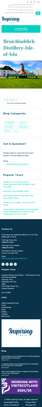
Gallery (4, 312)
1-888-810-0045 (27, 7)
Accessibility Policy (11, 402)
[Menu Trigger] (38, 13)
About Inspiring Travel (10, 303)
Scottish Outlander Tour (16, 191)
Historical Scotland (9, 277)
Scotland (9, 127)
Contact (5, 314)
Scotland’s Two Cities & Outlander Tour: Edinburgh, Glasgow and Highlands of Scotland (20, 211)
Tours (4, 305)
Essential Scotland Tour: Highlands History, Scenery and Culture (19, 184)
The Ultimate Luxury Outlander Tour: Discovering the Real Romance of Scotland (21, 357)
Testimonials (6, 307)
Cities (4, 284)
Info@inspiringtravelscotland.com (23, 4)
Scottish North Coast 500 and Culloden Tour (18, 197)
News (7, 131)
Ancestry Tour (7, 279)
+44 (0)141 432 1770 (30, 12)
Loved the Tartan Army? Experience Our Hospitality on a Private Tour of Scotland (20, 364)
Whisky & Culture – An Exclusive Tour (19, 204)
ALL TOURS (6, 292)
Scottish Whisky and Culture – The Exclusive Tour (21, 275)
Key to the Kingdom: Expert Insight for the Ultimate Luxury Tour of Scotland (20, 372)
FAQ (3, 309)
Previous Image (6, 34)
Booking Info (31, 405)
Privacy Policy (30, 402)
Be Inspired (9, 123)
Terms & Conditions (11, 405)
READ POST (5, 360)
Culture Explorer (8, 288)
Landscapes (23, 127)
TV (16, 131)
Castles (22, 123)
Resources (6, 316)
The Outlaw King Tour (10, 286)
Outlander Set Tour (9, 282)
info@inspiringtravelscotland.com (17, 164)
